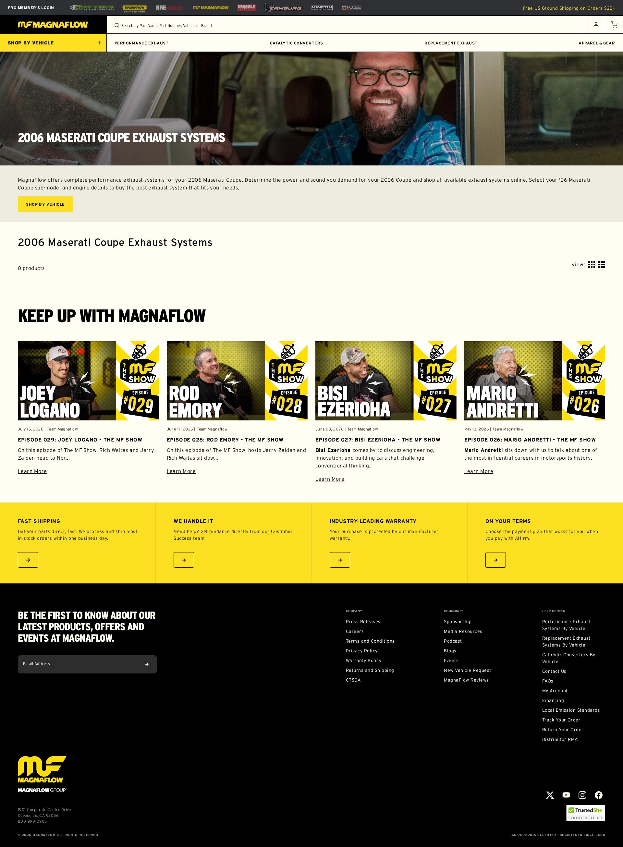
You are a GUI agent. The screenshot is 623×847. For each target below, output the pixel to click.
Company (354, 611)
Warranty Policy (363, 660)
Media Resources (463, 631)
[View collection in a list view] (601, 264)
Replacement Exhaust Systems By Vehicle (566, 641)
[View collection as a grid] (591, 264)
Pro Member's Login (31, 8)
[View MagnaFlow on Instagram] (582, 795)
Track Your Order (561, 719)
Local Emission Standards (571, 710)
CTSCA (353, 680)
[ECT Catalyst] (92, 7)
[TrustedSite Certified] (585, 813)
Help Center (553, 611)
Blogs (450, 650)
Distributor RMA (560, 739)
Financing (553, 700)
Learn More (88, 471)
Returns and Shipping (370, 670)
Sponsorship (457, 621)
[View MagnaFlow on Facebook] (598, 795)
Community (453, 611)
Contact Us (554, 671)
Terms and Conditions (370, 641)
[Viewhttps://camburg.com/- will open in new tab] (283, 7)
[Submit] (146, 664)
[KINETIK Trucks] (322, 7)
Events (451, 660)
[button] (614, 25)
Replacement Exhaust (450, 43)
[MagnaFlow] (210, 7)
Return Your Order (563, 729)
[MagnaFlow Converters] (135, 8)
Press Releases (363, 621)
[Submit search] (117, 25)
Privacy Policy (362, 650)
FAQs (548, 681)
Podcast (453, 641)
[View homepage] (53, 25)
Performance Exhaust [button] (141, 43)
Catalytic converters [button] (296, 43)
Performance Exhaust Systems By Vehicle (566, 625)
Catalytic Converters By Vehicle (568, 658)
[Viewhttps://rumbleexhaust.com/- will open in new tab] (246, 7)
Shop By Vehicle (45, 204)
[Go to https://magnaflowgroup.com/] (42, 774)
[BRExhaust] (169, 7)
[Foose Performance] (351, 8)
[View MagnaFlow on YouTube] (566, 795)
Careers (355, 631)
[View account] (596, 25)
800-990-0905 (32, 821)
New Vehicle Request (467, 670)
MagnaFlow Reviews (466, 680)
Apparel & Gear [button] (597, 43)
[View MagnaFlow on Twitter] (550, 795)
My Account (555, 690)
